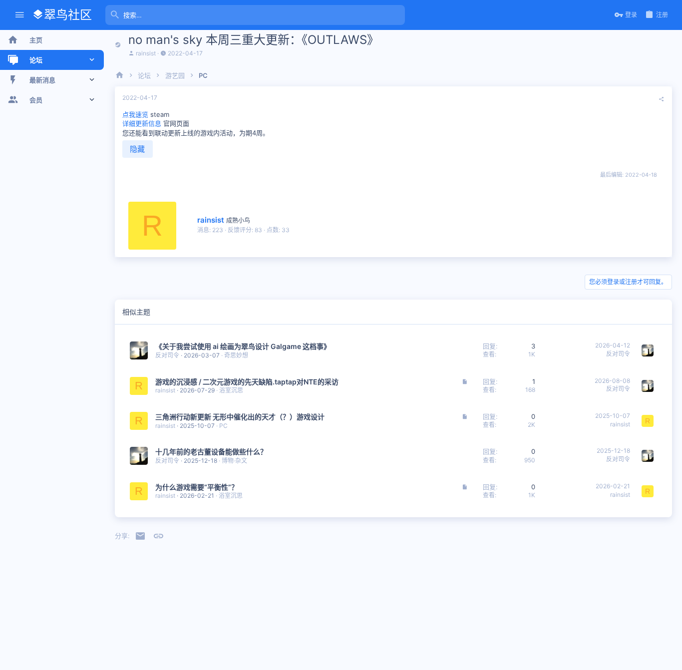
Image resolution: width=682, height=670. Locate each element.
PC (223, 425)
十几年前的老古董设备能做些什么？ (211, 451)
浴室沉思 (231, 390)
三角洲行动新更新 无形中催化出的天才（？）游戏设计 (240, 416)
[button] (19, 15)
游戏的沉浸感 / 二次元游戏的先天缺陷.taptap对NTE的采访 (247, 381)
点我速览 (135, 114)
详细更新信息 (141, 123)
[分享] (661, 99)
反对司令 (167, 355)
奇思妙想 (236, 355)
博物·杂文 (234, 460)
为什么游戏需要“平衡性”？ (196, 487)
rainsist (146, 53)
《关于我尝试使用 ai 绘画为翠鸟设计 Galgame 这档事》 (243, 346)
